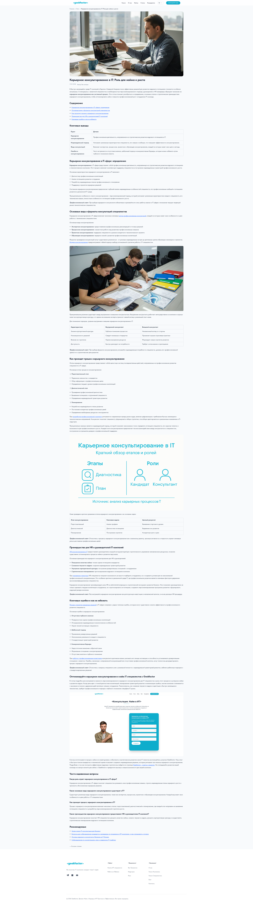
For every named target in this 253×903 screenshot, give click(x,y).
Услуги (124, 3)
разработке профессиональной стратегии (87, 417)
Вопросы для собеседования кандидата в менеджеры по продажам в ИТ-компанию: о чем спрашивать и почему (110, 834)
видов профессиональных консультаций (132, 216)
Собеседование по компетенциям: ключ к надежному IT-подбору (94, 840)
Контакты (151, 883)
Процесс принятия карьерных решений (83, 605)
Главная (72, 9)
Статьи (143, 3)
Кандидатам (151, 3)
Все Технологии (132, 868)
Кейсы (136, 3)
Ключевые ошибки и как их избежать (84, 119)
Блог (77, 9)
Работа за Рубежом (113, 871)
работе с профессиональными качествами (87, 658)
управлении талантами (80, 576)
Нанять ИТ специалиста (115, 868)
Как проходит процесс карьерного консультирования (90, 113)
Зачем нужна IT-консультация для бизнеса (86, 831)
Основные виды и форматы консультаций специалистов (91, 110)
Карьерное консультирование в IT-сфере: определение (90, 107)
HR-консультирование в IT (79, 552)
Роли (129, 875)
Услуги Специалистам (155, 875)
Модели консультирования (79, 242)
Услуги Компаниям (154, 871)
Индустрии (131, 871)
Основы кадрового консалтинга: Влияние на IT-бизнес (90, 837)
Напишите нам (173, 3)
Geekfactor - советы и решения (144, 765)
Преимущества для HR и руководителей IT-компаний (90, 116)
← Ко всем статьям (76, 846)
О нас (130, 3)
